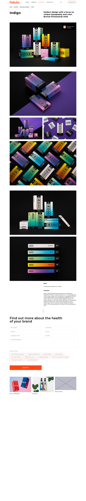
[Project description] (43, 347)
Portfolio (41, 2)
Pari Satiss (34, 393)
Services (33, 2)
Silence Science (59, 391)
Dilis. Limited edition (15, 393)
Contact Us (49, 2)
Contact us (72, 2)
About (27, 2)
